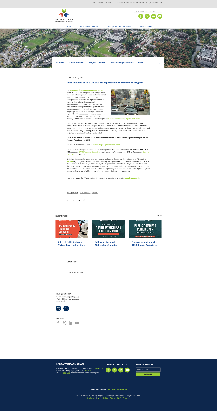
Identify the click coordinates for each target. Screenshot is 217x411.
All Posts (59, 62)
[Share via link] (84, 200)
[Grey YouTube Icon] (76, 323)
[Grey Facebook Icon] (58, 323)
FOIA (119, 398)
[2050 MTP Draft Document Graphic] (145, 229)
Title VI (112, 398)
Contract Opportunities (122, 62)
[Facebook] (141, 16)
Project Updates (97, 62)
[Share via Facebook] (68, 200)
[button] (90, 27)
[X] (147, 16)
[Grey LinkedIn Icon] (70, 323)
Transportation (72, 193)
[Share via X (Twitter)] (73, 200)
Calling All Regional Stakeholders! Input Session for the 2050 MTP (107, 243)
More (140, 62)
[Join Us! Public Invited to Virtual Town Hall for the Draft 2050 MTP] (71, 229)
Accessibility (103, 398)
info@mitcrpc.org (72, 297)
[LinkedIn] (153, 16)
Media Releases (77, 62)
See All (159, 215)
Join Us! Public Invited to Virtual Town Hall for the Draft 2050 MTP (71, 243)
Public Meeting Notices (89, 193)
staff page (66, 373)
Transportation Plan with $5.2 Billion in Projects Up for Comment (145, 243)
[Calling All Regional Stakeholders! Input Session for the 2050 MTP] (108, 229)
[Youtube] (160, 16)
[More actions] (149, 77)
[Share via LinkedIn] (79, 200)
